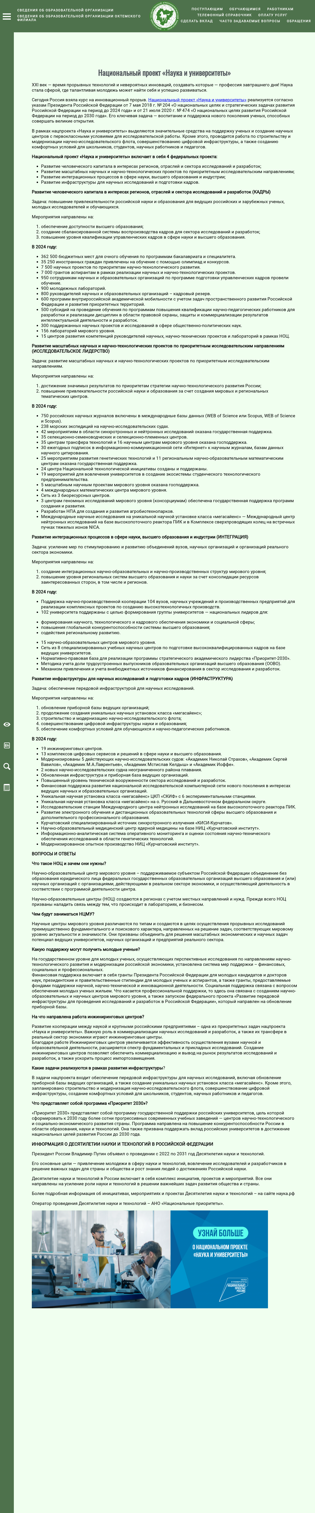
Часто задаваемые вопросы (250, 21)
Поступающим (207, 9)
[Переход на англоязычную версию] (6, 747)
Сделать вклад (197, 21)
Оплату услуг (273, 15)
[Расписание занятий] (6, 789)
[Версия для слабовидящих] (6, 726)
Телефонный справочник (224, 15)
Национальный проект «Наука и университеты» (197, 99)
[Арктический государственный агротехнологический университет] (164, 16)
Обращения (299, 21)
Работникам (280, 9)
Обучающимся (245, 9)
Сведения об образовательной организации (65, 10)
